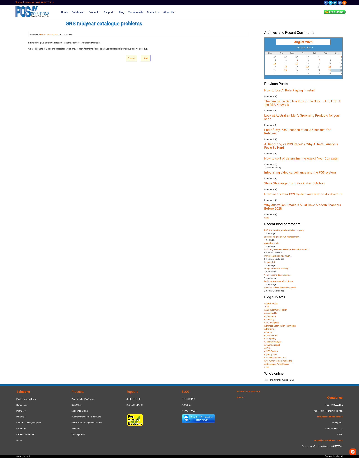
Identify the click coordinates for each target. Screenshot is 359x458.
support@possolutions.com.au (328, 440)
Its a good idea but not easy (276, 269)
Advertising (269, 329)
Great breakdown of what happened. (280, 288)
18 (285, 67)
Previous (131, 58)
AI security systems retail (275, 357)
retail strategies (271, 303)
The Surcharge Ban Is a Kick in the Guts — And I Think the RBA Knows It (302, 102)
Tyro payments (78, 434)
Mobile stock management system (87, 423)
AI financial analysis (272, 342)
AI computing (270, 338)
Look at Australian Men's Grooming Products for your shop (302, 117)
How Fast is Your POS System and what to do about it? (303, 194)
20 (307, 67)
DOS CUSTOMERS (134, 405)
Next (146, 58)
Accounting (269, 319)
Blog (121, 12)
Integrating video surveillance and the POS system (300, 172)
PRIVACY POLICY (189, 411)
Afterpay (268, 332)
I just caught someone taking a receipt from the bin (286, 249)
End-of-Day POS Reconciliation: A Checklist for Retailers (297, 131)
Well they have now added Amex (278, 281)
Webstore (76, 428)
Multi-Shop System (80, 411)
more (266, 218)
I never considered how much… (277, 256)
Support (109, 12)
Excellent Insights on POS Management (281, 237)
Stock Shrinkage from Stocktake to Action (294, 183)
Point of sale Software (26, 399)
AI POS (267, 348)
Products (78, 391)
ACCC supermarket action (275, 310)
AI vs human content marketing (278, 361)
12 (296, 63)
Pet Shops (21, 417)
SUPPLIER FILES (133, 399)
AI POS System (271, 351)
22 (329, 67)
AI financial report (272, 345)
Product (94, 12)
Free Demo (336, 11)
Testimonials (135, 12)
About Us (168, 12)
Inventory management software (86, 417)
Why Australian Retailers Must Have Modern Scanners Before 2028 (302, 206)
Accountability (270, 313)
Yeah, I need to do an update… (277, 275)
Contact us (153, 12)
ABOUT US (186, 405)
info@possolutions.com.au (330, 417)
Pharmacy (21, 411)
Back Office (76, 405)
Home (64, 12)
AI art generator (271, 335)
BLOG (185, 391)
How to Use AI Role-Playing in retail (289, 90)
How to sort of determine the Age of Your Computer (301, 158)
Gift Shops (21, 428)
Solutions (77, 12)
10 (274, 63)
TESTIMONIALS (188, 399)
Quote (19, 440)
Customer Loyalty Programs (28, 423)
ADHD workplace (271, 323)
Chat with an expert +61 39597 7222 (34, 2)
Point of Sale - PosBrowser (83, 399)
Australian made (271, 243)
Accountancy (270, 316)
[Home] (32, 11)
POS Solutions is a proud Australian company (284, 230)
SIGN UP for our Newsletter (248, 391)
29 (329, 70)
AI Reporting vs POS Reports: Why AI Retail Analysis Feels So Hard (301, 145)
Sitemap (240, 397)
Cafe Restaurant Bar (25, 434)
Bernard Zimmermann (48, 34)
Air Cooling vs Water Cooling (276, 364)
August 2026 (303, 42)
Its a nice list (269, 262)
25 (285, 70)
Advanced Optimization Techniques (280, 326)
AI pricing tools (270, 354)
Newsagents (21, 405)
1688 (266, 307)
